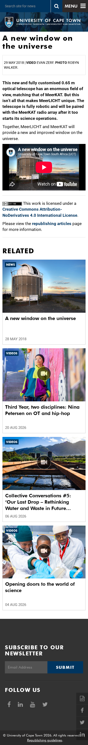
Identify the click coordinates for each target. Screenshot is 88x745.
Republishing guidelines (44, 740)
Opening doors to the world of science (40, 587)
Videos (11, 353)
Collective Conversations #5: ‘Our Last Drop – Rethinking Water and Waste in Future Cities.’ (38, 502)
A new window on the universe (40, 318)
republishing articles (51, 223)
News (10, 264)
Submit (65, 667)
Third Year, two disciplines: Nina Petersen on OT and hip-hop (42, 410)
